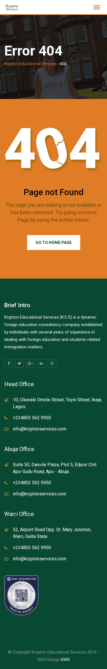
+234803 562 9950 (32, 417)
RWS (65, 659)
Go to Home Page (54, 242)
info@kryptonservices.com (39, 429)
